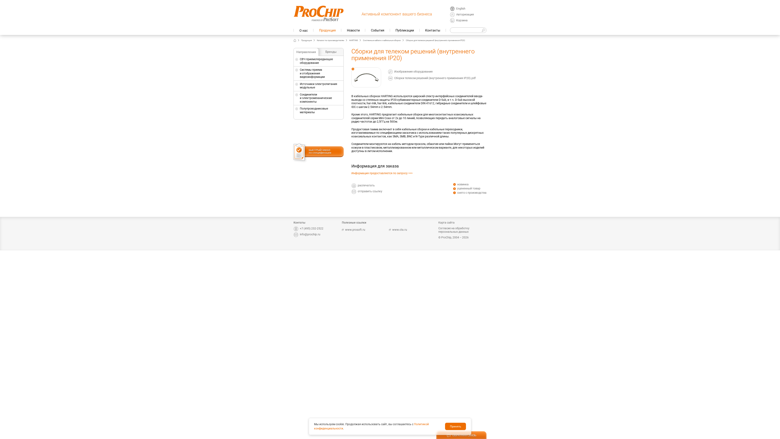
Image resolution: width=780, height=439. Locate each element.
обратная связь (464, 435)
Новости (353, 30)
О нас (303, 31)
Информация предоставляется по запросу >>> (382, 173)
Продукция (327, 30)
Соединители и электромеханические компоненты (316, 98)
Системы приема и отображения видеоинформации (312, 73)
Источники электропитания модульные (318, 85)
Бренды (331, 52)
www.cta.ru (399, 229)
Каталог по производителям (330, 40)
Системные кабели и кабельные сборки (382, 40)
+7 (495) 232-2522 (311, 228)
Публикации (404, 30)
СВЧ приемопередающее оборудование (316, 61)
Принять (455, 426)
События (377, 30)
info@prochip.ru (310, 234)
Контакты (432, 30)
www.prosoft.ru (355, 229)
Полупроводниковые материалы (314, 110)
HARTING (353, 40)
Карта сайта (446, 222)
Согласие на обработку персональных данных (453, 230)
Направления (306, 52)
